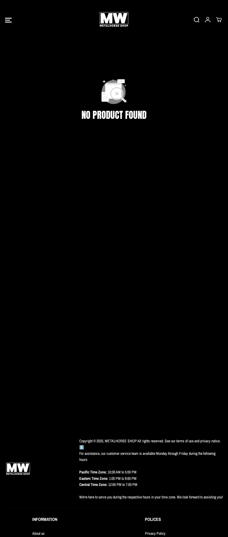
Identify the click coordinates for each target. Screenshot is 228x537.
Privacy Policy (155, 533)
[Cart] (219, 20)
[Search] (197, 20)
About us (38, 533)
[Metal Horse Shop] (114, 19)
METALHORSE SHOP (121, 440)
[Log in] (208, 20)
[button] (8, 20)
